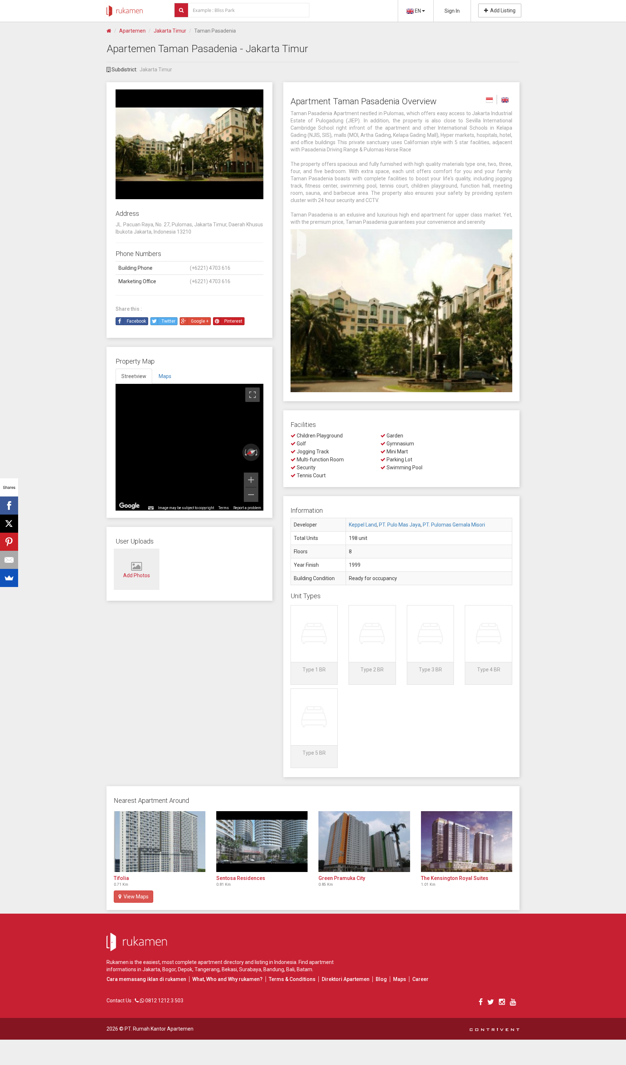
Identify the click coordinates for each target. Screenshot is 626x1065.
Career (420, 979)
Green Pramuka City (341, 878)
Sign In (452, 11)
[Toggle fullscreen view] (252, 394)
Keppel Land (363, 525)
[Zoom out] (251, 494)
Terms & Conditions (292, 979)
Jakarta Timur (170, 31)
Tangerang (207, 969)
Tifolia (121, 878)
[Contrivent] (494, 1029)
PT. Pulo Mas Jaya (400, 525)
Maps (399, 979)
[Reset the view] (251, 452)
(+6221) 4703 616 (210, 268)
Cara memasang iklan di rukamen (146, 979)
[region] (189, 447)
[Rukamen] (124, 9)
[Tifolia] (159, 841)
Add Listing (502, 10)
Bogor (169, 969)
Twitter (168, 321)
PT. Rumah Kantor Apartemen (159, 1029)
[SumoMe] (9, 578)
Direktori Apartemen (346, 979)
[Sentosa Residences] (262, 841)
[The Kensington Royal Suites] (467, 841)
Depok (185, 969)
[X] (9, 524)
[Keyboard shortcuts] (150, 508)
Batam (304, 969)
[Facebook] (9, 505)
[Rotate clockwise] (257, 452)
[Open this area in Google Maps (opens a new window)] (129, 506)
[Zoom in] (251, 480)
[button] (314, 645)
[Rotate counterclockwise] (244, 452)
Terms (223, 508)
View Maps (135, 897)
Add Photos (136, 575)
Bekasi (229, 969)
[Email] (9, 560)
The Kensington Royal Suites (454, 878)
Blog (381, 979)
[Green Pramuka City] (364, 841)
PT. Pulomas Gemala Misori (454, 525)
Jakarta (151, 969)
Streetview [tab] (133, 376)
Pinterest (233, 321)
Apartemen (132, 31)
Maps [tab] (165, 376)
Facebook (136, 321)
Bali (290, 969)
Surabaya (250, 969)
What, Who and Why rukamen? (227, 979)
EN (418, 11)
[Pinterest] (9, 542)
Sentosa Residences (240, 878)
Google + (200, 321)
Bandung (273, 969)
